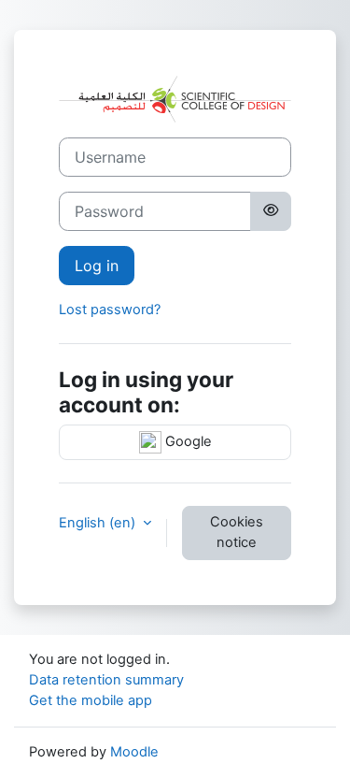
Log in (97, 265)
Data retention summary (106, 679)
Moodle (134, 751)
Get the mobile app (90, 700)
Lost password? (110, 309)
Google (186, 441)
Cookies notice (236, 532)
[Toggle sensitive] (270, 211)
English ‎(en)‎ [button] (99, 522)
